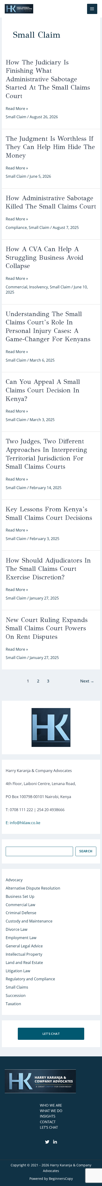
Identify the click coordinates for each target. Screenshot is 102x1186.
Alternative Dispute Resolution (33, 888)
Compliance (16, 227)
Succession (16, 995)
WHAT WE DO (51, 1110)
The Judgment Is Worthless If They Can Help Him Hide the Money (50, 147)
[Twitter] (47, 1142)
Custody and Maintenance (29, 921)
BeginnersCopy (61, 1178)
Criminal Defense (21, 912)
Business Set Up (20, 896)
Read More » (17, 108)
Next (87, 681)
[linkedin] (55, 1142)
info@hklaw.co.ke (25, 822)
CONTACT (48, 1121)
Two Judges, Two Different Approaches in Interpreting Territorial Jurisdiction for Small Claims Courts (46, 454)
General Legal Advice (24, 946)
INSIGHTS (47, 1116)
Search (85, 851)
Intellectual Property (24, 954)
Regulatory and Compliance (30, 979)
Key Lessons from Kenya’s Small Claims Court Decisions (49, 513)
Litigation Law (18, 970)
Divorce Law (16, 929)
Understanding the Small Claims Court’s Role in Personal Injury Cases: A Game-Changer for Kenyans (48, 326)
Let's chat (51, 1034)
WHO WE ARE (51, 1105)
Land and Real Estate (24, 962)
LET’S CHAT (49, 1127)
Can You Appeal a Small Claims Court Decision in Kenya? (43, 390)
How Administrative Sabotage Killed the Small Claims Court (51, 202)
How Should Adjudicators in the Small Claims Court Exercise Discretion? (48, 568)
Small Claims (17, 987)
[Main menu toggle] (92, 9)
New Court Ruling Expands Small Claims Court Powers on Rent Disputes (47, 628)
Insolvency (38, 287)
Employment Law (21, 937)
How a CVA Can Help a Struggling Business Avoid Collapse (44, 257)
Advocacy (14, 879)
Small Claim (16, 116)
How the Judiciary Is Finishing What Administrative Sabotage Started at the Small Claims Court (48, 79)
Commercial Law (20, 904)
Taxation (13, 1003)
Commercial (16, 287)
